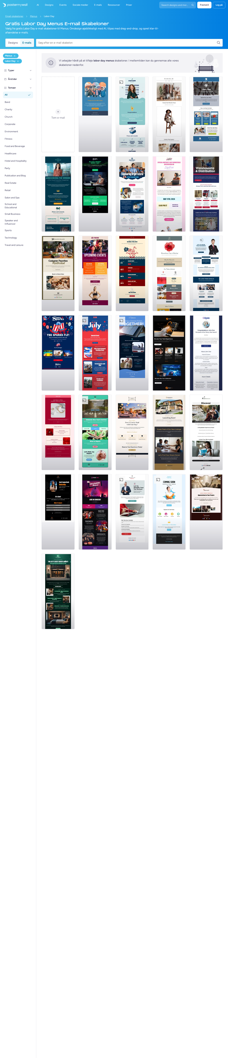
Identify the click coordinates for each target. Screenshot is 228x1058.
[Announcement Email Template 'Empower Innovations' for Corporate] (132, 114)
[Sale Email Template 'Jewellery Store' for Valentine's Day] (58, 432)
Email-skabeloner (14, 16)
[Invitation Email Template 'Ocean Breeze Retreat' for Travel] (206, 432)
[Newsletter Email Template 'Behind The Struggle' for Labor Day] (206, 114)
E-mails (26, 42)
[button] (30, 70)
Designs (13, 42)
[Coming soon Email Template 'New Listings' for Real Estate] (169, 432)
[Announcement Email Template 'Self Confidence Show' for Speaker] (58, 512)
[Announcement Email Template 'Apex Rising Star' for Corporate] (206, 353)
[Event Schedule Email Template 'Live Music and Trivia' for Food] (132, 273)
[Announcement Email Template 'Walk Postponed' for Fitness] (95, 114)
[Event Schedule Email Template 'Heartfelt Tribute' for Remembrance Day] (169, 273)
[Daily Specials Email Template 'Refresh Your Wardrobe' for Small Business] (169, 114)
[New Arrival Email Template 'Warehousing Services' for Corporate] (206, 194)
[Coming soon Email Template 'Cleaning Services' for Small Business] (169, 512)
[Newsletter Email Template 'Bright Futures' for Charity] (132, 194)
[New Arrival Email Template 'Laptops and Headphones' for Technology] (169, 353)
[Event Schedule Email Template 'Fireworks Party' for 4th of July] (95, 353)
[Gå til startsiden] (13, 5)
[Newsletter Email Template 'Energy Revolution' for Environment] (132, 353)
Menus (33, 16)
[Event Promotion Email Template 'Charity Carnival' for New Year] (95, 432)
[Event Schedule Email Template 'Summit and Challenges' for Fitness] (95, 273)
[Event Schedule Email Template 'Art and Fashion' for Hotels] (58, 591)
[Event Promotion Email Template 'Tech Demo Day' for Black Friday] (95, 194)
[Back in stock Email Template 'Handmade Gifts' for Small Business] (58, 273)
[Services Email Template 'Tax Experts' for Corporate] (132, 512)
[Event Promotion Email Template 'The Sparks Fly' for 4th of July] (58, 353)
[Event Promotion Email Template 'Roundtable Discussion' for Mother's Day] (169, 194)
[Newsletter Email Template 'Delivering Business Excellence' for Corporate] (206, 273)
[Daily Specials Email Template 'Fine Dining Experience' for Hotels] (132, 432)
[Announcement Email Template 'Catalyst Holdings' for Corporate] (58, 194)
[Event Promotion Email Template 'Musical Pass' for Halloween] (95, 512)
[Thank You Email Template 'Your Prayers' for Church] (206, 512)
